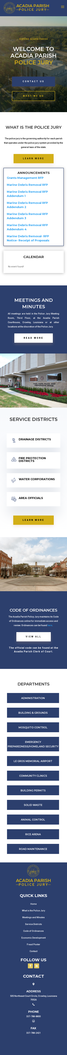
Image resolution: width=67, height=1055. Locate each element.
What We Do (33, 96)
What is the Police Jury (33, 910)
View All (33, 636)
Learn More (33, 158)
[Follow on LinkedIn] (36, 965)
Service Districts (33, 924)
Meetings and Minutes (33, 917)
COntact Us (33, 81)
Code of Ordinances (33, 931)
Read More (33, 338)
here (49, 625)
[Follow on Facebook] (30, 965)
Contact (33, 951)
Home (33, 904)
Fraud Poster (33, 944)
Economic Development (33, 938)
